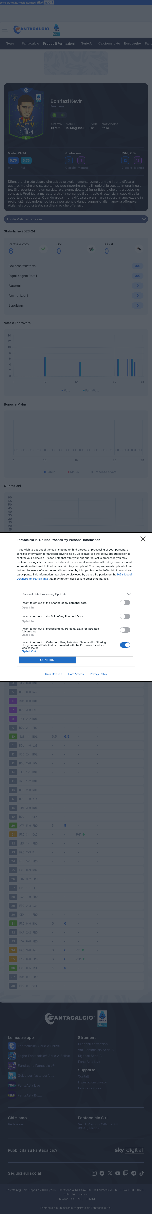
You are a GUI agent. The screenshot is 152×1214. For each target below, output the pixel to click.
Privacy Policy (98, 674)
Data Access (76, 674)
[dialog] (76, 607)
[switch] (125, 602)
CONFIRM (47, 660)
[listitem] (76, 594)
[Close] (144, 540)
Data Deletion (53, 674)
